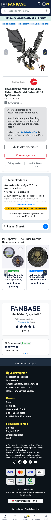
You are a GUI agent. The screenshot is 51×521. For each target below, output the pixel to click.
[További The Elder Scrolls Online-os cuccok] (18, 82)
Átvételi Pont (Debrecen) (18, 416)
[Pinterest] (19, 462)
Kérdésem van (37, 165)
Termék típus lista (32, 509)
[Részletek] (45, 226)
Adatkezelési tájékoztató (19, 387)
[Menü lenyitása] (4, 4)
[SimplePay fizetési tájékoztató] (20, 481)
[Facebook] (30, 462)
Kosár (9, 438)
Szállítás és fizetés (15, 413)
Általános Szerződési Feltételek (22, 384)
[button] (45, 52)
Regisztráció (12, 431)
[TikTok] (14, 462)
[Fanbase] (17, 4)
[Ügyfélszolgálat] (39, 4)
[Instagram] (25, 462)
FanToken (11, 406)
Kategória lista (18, 509)
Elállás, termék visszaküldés (20, 391)
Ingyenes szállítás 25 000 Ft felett (27, 18)
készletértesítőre (28, 132)
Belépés (10, 427)
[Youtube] (35, 462)
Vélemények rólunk (15, 409)
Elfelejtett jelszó (14, 435)
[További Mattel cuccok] (33, 82)
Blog (8, 402)
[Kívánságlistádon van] (20, 249)
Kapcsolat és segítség (17, 377)
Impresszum (12, 380)
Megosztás (15, 163)
